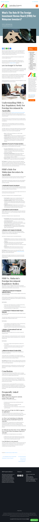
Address (27, 474)
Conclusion (31, 66)
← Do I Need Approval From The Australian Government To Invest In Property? (9, 456)
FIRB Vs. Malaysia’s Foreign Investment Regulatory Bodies (32, 64)
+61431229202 (32, 94)
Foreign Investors (14, 452)
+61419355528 (33, 481)
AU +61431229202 (35, 1)
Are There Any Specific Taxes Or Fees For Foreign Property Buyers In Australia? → (22, 456)
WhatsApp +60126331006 (5, 1)
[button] (18, 475)
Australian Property (15, 5)
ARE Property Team (9, 24)
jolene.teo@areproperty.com (32, 478)
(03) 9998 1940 (30, 477)
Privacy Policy (20, 510)
